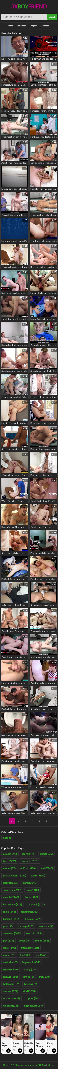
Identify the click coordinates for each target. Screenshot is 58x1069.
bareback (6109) (36, 904)
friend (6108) (10, 969)
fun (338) (25, 954)
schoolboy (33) (11, 998)
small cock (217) (12, 889)
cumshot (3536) (29, 860)
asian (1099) (10, 853)
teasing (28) (29, 969)
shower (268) (10, 976)
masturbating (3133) (14, 875)
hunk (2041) (30, 882)
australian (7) (10, 962)
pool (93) (8, 926)
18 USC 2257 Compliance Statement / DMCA (24, 1065)
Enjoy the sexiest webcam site (17, 1045)
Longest (33, 25)
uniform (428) (28, 868)
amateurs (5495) (12, 933)
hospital (7, 837)
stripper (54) (32, 998)
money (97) (9, 868)
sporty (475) (28, 853)
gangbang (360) (29, 911)
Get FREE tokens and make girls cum (5, 1045)
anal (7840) (46, 868)
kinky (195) (9, 947)
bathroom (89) (11, 983)
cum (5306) (46, 853)
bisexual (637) (33, 918)
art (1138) (44, 976)
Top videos (21, 25)
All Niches (44, 25)
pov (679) (8, 940)
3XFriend (29, 6)
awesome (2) (46, 926)
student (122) (10, 991)
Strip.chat (4, 1050)
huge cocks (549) (31, 962)
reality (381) (42, 940)
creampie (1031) (30, 947)
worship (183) (34, 933)
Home (10, 25)
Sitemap (51, 1065)
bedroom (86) (11, 882)
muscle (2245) (11, 897)
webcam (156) (11, 1005)
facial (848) (9, 911)
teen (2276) (9, 860)
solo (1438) (32, 889)
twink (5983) (38, 875)
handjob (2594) (11, 918)
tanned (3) (28, 976)
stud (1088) (29, 991)
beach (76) (24, 940)
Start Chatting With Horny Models (40, 1045)
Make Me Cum (29, 1044)
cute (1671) (41, 954)
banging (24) (31, 983)
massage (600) (26, 926)
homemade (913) (12, 904)
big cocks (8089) (33, 1005)
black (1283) (31, 897)
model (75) (9, 954)
